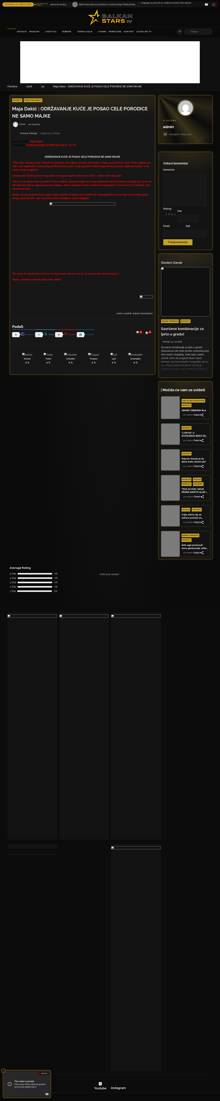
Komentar (169, 169)
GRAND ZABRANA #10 (194, 410)
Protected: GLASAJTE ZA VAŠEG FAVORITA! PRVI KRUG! (96, 3)
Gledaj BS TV (143, 32)
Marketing (115, 32)
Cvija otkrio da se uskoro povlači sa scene (192, 516)
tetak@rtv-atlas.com (180, 134)
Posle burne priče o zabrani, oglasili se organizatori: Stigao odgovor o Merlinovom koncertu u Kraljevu (175, 4)
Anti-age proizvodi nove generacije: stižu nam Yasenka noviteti (194, 547)
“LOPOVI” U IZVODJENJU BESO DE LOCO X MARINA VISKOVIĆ (194, 435)
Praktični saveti (33, 100)
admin (168, 127)
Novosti (22, 32)
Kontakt (129, 32)
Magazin (34, 32)
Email (166, 226)
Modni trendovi (170, 321)
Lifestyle (51, 32)
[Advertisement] (110, 62)
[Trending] (180, 32)
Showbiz (198, 484)
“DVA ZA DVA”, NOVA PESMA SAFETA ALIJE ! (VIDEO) (194, 491)
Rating (167, 208)
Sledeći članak (171, 262)
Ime (179, 211)
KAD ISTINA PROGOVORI (193, 401)
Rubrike (66, 32)
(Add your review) (109, 574)
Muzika (197, 479)
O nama (102, 32)
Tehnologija (84, 32)
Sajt (188, 226)
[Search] (187, 31)
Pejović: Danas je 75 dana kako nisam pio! (194, 460)
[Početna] (11, 32)
